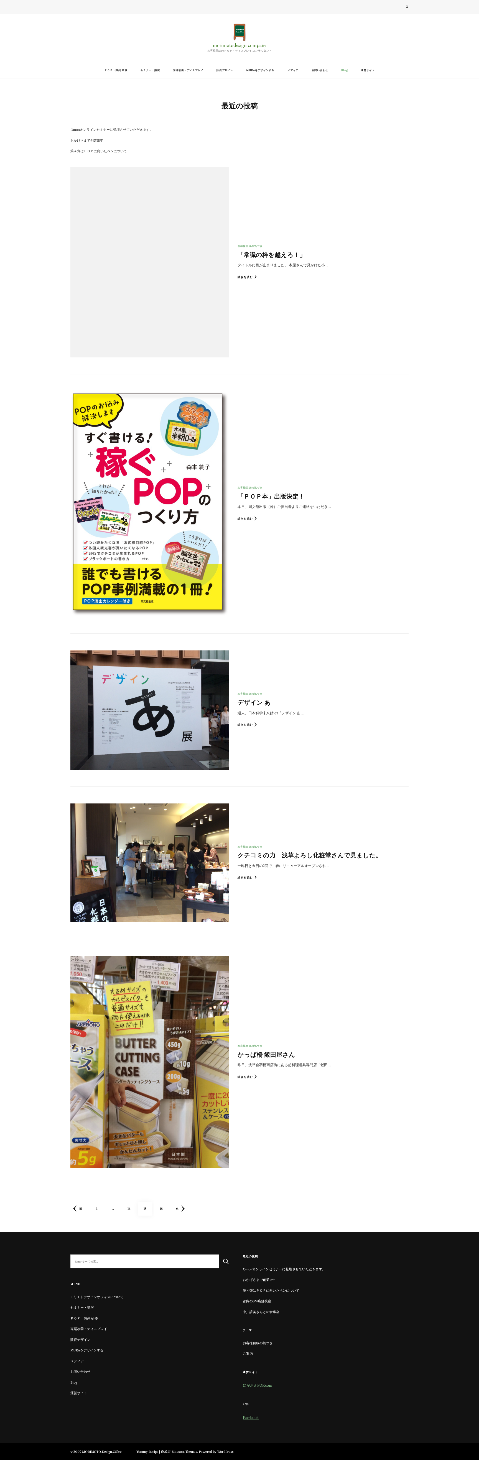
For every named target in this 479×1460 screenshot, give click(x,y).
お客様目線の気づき (250, 245)
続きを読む (245, 277)
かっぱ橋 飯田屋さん (266, 1054)
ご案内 (248, 1354)
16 (161, 1211)
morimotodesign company (239, 45)
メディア (293, 70)
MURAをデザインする (260, 70)
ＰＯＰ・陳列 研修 (116, 70)
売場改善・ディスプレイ (188, 70)
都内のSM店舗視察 (257, 1301)
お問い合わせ (320, 70)
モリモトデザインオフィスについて (97, 1297)
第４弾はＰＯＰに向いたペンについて (98, 151)
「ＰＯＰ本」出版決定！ (271, 496)
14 (129, 1211)
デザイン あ (254, 702)
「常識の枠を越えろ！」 (272, 254)
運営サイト (368, 70)
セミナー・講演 (150, 70)
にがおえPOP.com (257, 1385)
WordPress (225, 1452)
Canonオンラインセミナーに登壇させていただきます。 (111, 130)
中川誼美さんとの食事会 (261, 1312)
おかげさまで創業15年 (86, 140)
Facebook (251, 1417)
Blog (344, 70)
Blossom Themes (184, 1452)
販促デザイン (224, 70)
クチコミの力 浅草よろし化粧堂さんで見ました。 (310, 855)
